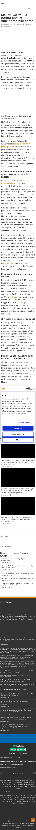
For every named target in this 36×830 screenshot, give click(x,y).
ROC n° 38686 (27, 799)
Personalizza (16, 434)
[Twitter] (13, 821)
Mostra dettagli (24, 422)
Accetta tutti (18, 428)
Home (2, 9)
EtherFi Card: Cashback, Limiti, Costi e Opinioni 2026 (17, 573)
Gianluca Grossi (7, 24)
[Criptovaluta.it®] (18, 3)
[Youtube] (20, 821)
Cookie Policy (30, 825)
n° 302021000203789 (13, 784)
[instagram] (22, 821)
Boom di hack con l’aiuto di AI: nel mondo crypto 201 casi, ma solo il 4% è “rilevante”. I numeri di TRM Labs (17, 519)
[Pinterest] (15, 821)
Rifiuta (18, 440)
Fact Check (30, 823)
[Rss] (9, 821)
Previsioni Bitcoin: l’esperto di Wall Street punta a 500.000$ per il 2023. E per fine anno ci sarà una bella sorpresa (18, 462)
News (30, 24)
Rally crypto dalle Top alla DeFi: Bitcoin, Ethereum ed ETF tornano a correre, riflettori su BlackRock (17, 703)
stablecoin (14, 297)
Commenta (7, 26)
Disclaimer (18, 827)
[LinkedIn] (17, 821)
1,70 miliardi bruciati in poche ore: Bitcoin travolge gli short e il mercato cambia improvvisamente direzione (14, 726)
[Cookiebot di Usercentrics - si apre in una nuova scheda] (25, 388)
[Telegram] (27, 821)
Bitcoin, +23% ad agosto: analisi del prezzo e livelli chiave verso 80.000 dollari (15, 711)
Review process (6, 825)
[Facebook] (11, 821)
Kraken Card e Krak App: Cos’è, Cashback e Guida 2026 (18, 578)
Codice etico (22, 823)
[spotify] (24, 821)
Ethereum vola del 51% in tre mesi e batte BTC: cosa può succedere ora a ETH (16, 695)
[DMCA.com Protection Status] (18, 812)
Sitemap (14, 825)
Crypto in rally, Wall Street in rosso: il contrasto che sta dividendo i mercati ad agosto (16, 718)
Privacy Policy (21, 825)
